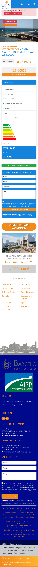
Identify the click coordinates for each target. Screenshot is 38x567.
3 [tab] (19, 278)
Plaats (6, 152)
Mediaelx (19, 544)
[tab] (19, 82)
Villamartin (6, 284)
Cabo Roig (25, 284)
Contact (19, 405)
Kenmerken (8, 82)
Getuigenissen (6, 405)
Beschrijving (9, 148)
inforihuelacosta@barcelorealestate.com (17, 452)
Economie (7, 156)
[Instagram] (7, 418)
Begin (3, 401)
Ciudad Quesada (28, 292)
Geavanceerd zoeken (13, 13)
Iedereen (25, 306)
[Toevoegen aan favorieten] (33, 236)
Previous (2, 30)
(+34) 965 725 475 (10, 433)
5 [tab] (24, 278)
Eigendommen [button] (19, 401)
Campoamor (26, 288)
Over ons (10, 401)
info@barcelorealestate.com (13, 435)
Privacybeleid (8, 205)
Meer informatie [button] (19, 553)
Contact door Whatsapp (19, 166)
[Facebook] (3, 418)
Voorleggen (10, 496)
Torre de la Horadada (6, 307)
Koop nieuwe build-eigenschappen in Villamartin (19, 515)
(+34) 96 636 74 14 (10, 450)
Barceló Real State (5, 5)
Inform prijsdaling (19, 75)
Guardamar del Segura (27, 297)
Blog (13, 405)
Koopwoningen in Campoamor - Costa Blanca (19, 517)
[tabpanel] (19, 253)
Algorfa (24, 302)
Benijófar (6, 296)
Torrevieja (6, 302)
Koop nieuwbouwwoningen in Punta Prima (19, 513)
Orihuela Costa (8, 292)
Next (35, 30)
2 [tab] (16, 278)
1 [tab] (13, 278)
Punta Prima (7, 288)
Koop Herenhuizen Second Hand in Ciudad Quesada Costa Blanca (19, 527)
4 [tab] (22, 278)
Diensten (29, 401)
